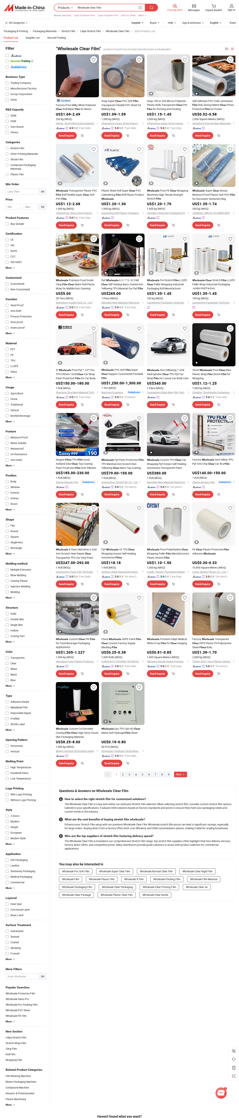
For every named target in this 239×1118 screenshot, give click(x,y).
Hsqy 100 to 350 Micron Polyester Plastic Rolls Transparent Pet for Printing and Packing (167, 105)
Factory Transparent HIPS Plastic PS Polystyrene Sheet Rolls (211, 643)
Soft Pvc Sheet (128, 15)
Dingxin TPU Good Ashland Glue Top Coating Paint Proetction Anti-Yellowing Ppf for (76, 464)
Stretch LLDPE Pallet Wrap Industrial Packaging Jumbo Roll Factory (213, 284)
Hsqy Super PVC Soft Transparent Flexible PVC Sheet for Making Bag (121, 105)
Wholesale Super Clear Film (114, 871)
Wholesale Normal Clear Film (156, 871)
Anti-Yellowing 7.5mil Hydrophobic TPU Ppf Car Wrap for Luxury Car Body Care (168, 374)
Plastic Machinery (16, 1099)
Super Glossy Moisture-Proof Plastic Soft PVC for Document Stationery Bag (213, 195)
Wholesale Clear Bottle (155, 895)
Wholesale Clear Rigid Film (197, 871)
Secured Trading (56, 37)
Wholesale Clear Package (76, 895)
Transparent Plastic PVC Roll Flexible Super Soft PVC (76, 195)
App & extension (191, 22)
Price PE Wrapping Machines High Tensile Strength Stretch (167, 194)
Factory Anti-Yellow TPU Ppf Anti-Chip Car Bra (212, 461)
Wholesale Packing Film (166, 879)
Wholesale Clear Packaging (117, 887)
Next (179, 774)
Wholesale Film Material (203, 879)
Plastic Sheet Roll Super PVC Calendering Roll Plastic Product (122, 194)
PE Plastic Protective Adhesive (210, 551)
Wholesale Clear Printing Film (159, 887)
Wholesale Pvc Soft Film (75, 871)
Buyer (153, 22)
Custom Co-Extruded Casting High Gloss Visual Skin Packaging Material (77, 733)
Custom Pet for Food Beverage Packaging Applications (75, 643)
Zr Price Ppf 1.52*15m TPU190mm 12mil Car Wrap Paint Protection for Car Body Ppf (76, 374)
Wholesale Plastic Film (101, 879)
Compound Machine (17, 1087)
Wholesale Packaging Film (77, 887)
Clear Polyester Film (108, 15)
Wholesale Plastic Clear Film (117, 895)
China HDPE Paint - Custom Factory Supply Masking (121, 643)
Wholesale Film (70, 879)
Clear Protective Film (84, 15)
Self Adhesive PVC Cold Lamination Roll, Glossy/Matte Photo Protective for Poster (213, 105)
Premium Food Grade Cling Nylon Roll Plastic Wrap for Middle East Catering (75, 284)
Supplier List (33, 37)
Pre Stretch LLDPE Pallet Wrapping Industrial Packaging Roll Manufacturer (167, 284)
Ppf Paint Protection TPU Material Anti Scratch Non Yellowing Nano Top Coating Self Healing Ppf (122, 464)
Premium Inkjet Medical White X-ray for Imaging (167, 641)
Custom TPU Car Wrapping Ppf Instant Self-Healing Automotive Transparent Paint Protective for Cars (166, 464)
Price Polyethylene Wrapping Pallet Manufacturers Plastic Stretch (168, 553)
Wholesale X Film (134, 879)
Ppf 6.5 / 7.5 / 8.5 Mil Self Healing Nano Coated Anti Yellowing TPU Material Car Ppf (122, 284)
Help (170, 22)
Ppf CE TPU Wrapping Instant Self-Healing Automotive (118, 553)
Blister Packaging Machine (21, 1081)
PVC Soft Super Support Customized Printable (122, 374)
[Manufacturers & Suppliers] (24, 8)
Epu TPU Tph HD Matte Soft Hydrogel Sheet (120, 731)
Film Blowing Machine (18, 1076)
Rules (233, 22)
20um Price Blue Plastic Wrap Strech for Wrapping (211, 374)
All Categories (17, 22)
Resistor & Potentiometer (20, 1093)
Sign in (231, 10)
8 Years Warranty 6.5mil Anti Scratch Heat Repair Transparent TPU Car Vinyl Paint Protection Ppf (76, 554)
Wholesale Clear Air (197, 887)
